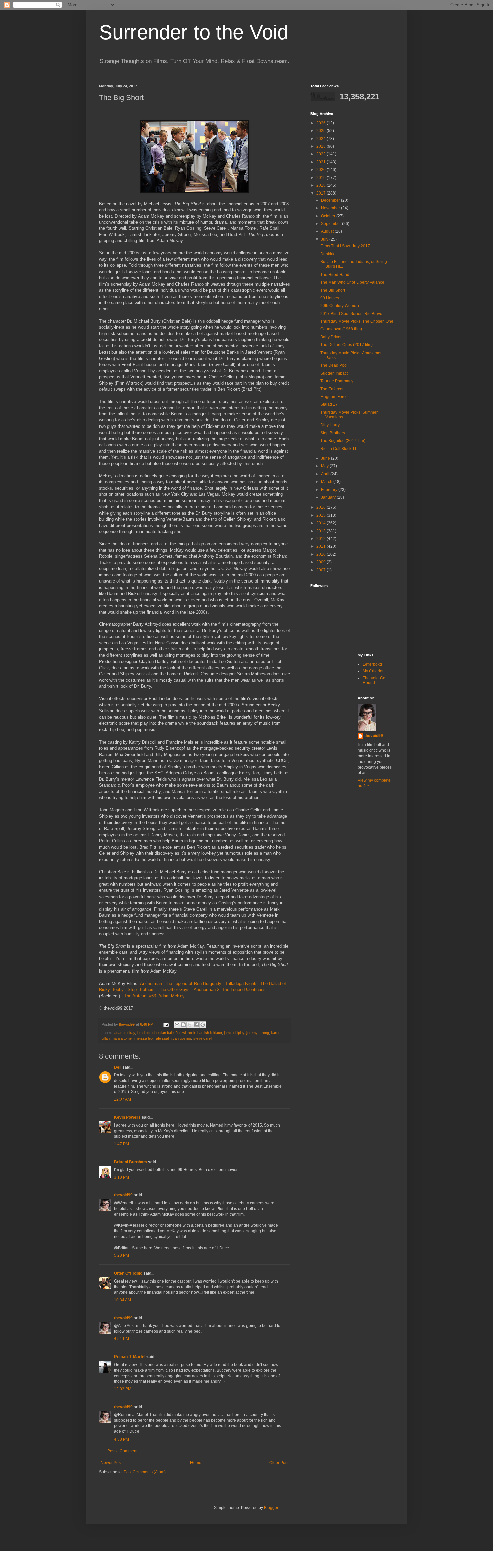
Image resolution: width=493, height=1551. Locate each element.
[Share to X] (189, 1024)
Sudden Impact (334, 373)
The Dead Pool (334, 365)
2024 (321, 138)
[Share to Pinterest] (202, 1024)
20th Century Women (339, 305)
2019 (321, 177)
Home (195, 1462)
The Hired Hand (334, 274)
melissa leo (143, 1038)
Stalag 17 (329, 404)
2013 (321, 531)
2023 (321, 146)
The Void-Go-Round (375, 680)
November (331, 208)
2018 (321, 185)
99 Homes (329, 298)
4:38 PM (121, 1439)
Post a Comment (122, 1451)
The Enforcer (332, 389)
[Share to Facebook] (196, 1024)
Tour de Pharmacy (336, 381)
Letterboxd (372, 664)
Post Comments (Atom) (145, 1472)
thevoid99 (123, 1195)
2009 (321, 562)
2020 (321, 169)
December (331, 200)
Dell (117, 1067)
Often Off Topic (128, 1273)
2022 (321, 154)
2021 (321, 162)
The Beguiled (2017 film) (342, 440)
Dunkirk (327, 254)
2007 (321, 570)
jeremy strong (257, 1033)
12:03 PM (122, 1389)
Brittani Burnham (130, 1162)
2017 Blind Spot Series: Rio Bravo (351, 313)
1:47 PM (121, 1144)
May (325, 466)
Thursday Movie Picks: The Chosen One (356, 321)
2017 (321, 193)
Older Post (278, 1462)
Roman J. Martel (129, 1356)
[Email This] (177, 1024)
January (329, 497)
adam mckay (124, 1033)
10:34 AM (122, 1300)
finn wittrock (185, 1033)
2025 (321, 130)
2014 (321, 523)
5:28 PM (121, 1255)
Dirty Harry (330, 425)
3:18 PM (121, 1177)
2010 (321, 554)
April (325, 474)
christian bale (163, 1033)
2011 (321, 546)
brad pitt (143, 1033)
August (328, 231)
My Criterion (374, 671)
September (331, 223)
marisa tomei (122, 1038)
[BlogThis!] (183, 1024)
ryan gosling (181, 1038)
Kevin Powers (127, 1117)
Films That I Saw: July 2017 (345, 246)
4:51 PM (121, 1338)
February (329, 489)
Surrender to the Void (193, 32)
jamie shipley (234, 1033)
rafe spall (162, 1038)
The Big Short (332, 290)
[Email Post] (166, 1024)
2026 (321, 123)
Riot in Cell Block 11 (338, 448)
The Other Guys (174, 989)
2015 (321, 515)
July (325, 239)
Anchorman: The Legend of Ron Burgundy (180, 983)
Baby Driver (331, 337)
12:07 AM (122, 1099)
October (328, 216)
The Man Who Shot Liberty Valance (352, 282)
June (326, 458)
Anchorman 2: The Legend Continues (230, 989)
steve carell (202, 1038)
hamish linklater (209, 1033)
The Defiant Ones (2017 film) (346, 344)
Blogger (271, 1507)
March (327, 481)
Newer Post (111, 1462)
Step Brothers (141, 989)
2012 (321, 538)
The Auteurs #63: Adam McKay (154, 995)
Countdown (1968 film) (341, 329)
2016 (321, 507)
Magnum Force (334, 396)
